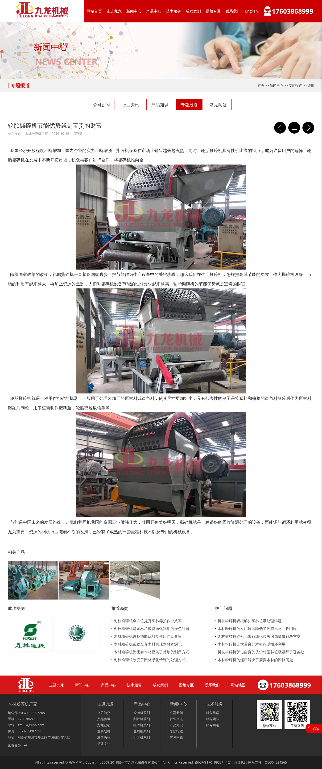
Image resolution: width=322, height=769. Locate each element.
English (251, 11)
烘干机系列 (141, 737)
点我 (316, 728)
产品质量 (103, 719)
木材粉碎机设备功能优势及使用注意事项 (148, 636)
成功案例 (193, 11)
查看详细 (30, 641)
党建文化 (103, 743)
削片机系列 (141, 719)
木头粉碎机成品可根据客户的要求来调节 (280, 128)
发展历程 (103, 737)
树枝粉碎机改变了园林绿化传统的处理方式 (150, 659)
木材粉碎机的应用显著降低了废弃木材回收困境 (257, 628)
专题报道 (189, 104)
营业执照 (240, 762)
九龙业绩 (103, 725)
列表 (294, 128)
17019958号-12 (218, 762)
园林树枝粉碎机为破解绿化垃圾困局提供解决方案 (259, 636)
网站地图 (238, 685)
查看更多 (14, 745)
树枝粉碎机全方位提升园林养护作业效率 (148, 620)
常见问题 (218, 104)
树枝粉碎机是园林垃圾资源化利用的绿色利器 (151, 628)
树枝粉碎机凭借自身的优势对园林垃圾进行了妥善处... (262, 652)
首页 (261, 85)
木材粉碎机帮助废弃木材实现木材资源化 (148, 644)
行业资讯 (130, 104)
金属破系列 (141, 731)
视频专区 (213, 11)
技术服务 (173, 11)
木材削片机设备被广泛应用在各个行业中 (308, 128)
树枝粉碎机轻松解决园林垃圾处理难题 (250, 620)
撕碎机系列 (141, 725)
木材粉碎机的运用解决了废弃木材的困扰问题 (255, 659)
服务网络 (212, 725)
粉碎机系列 (141, 712)
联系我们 (232, 11)
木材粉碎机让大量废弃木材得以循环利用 (251, 644)
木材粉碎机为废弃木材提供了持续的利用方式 (151, 652)
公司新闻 (101, 104)
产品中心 (153, 11)
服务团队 (212, 719)
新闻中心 (133, 11)
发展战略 (103, 731)
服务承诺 (212, 712)
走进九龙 (114, 11)
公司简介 (103, 712)
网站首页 (94, 11)
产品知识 (159, 104)
